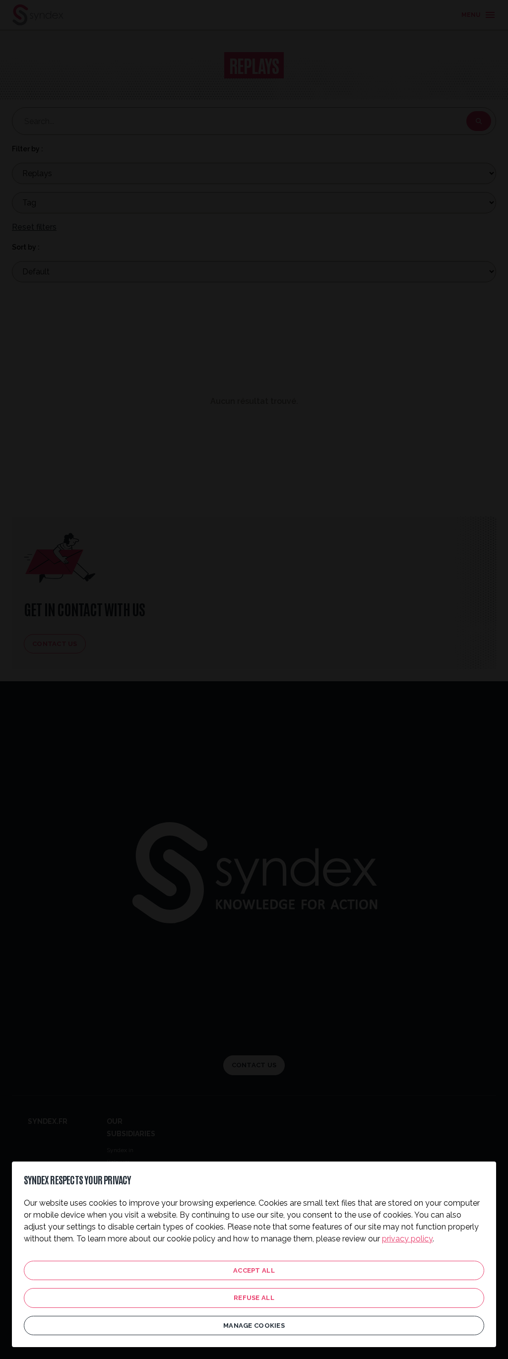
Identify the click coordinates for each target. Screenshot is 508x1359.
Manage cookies (254, 1325)
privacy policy (407, 1238)
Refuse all (254, 1297)
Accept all (254, 1270)
